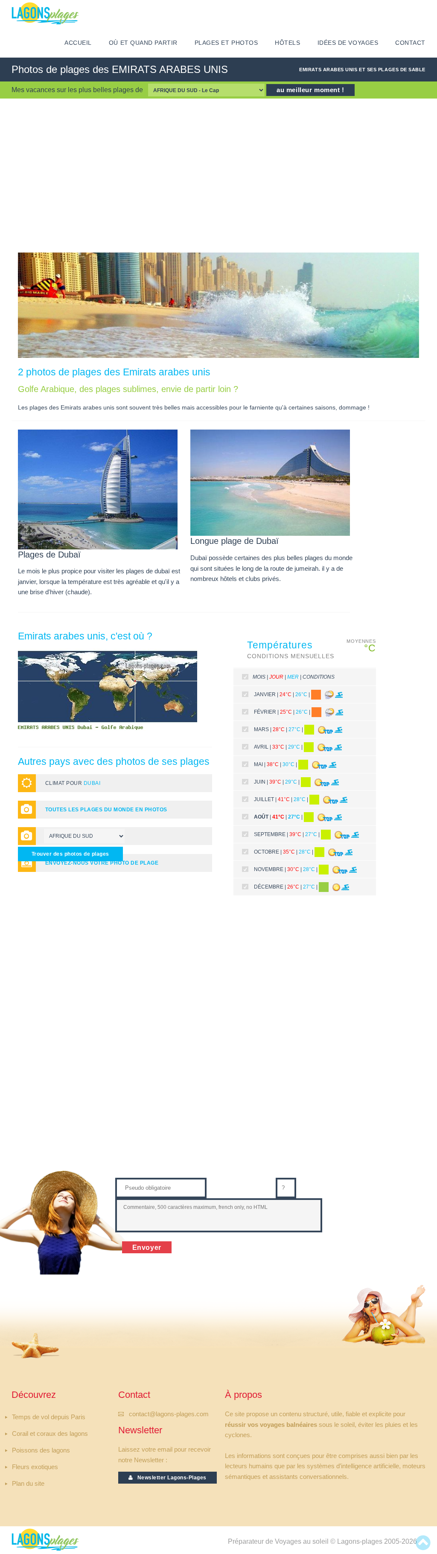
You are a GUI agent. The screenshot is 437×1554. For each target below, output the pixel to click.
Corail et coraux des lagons (50, 1433)
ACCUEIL (78, 43)
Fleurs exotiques (35, 1467)
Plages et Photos (226, 43)
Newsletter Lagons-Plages (170, 1478)
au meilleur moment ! (310, 90)
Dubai (92, 783)
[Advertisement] (218, 175)
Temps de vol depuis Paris (48, 1417)
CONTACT (410, 43)
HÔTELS (287, 43)
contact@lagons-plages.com (169, 1414)
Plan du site (28, 1483)
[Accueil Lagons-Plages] (45, 13)
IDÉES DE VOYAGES (348, 43)
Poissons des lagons (41, 1450)
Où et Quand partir (143, 43)
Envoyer (147, 1247)
